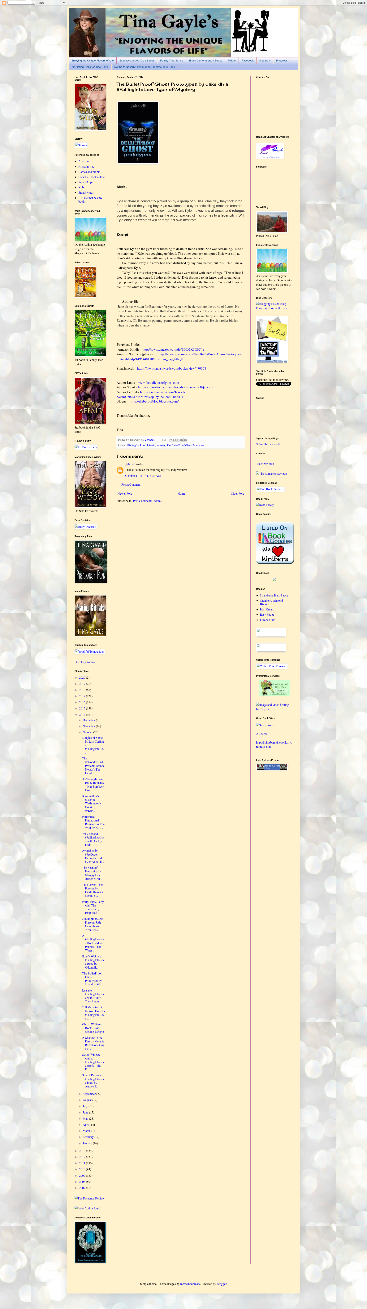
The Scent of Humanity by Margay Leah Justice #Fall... (92, 873)
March (87, 1131)
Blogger (221, 1284)
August (87, 1100)
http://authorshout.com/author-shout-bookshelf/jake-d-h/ (176, 387)
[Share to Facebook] (182, 440)
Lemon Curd (267, 620)
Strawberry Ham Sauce (274, 595)
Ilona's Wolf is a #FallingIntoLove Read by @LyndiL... (93, 961)
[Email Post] (163, 439)
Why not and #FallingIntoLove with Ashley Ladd (93, 839)
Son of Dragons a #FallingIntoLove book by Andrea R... (93, 1080)
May (86, 1118)
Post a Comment (131, 484)
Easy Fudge (267, 614)
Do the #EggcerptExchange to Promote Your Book (144, 66)
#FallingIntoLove (136, 445)
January (88, 1143)
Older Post (237, 493)
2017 (82, 696)
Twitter (232, 60)
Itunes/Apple (86, 182)
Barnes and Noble (89, 172)
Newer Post (125, 493)
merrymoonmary (190, 1284)
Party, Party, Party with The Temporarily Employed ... (93, 907)
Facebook (248, 60)
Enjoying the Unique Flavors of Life (92, 60)
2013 (82, 1151)
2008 (82, 1182)
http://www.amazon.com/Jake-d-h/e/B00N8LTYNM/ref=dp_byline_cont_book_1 (151, 394)
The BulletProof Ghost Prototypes (185, 445)
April (86, 1124)
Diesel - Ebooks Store (91, 177)
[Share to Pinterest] (185, 440)
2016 (82, 702)
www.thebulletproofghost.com (158, 382)
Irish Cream (267, 609)
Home (181, 493)
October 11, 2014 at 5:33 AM (143, 476)
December (89, 720)
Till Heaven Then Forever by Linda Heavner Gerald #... (92, 890)
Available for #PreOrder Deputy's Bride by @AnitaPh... (93, 856)
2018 (82, 690)
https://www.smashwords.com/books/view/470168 (171, 368)
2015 (82, 708)
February (88, 1137)
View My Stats (265, 463)
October (88, 732)
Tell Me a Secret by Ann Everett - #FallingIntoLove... (93, 1012)
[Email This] (171, 440)
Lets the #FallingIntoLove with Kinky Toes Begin (93, 995)
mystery (161, 445)
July (86, 1106)
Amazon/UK (86, 166)
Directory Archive (85, 662)
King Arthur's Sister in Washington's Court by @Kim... (91, 803)
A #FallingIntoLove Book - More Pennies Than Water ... (93, 942)
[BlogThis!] (174, 440)
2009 (82, 1175)
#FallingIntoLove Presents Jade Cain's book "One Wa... (92, 924)
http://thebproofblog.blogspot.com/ (155, 401)
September (89, 1094)
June (86, 1112)
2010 (82, 1169)
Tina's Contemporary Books (205, 60)
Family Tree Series (171, 60)
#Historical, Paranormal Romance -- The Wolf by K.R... (93, 822)
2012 (82, 1157)
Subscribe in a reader (268, 444)
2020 (82, 677)
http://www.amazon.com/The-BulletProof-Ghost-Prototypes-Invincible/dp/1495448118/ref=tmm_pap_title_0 (179, 356)
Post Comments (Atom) (147, 501)
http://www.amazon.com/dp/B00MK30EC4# (173, 349)
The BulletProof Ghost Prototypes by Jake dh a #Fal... (93, 978)
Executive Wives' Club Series (136, 60)
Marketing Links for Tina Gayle (90, 66)
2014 (82, 715)
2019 (82, 684)
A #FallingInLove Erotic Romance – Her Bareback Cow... (93, 784)
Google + (264, 60)
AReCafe (261, 734)
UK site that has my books (90, 199)
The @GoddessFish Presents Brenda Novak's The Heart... (93, 765)
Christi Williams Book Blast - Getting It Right (93, 1027)
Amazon (83, 161)
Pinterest (281, 60)
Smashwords (86, 192)
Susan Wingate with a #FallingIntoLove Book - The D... (93, 1061)
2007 (82, 1188)
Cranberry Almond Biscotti (271, 602)
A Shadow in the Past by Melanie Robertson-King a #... (93, 1043)
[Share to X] (178, 440)
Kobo (81, 187)
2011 (82, 1163)
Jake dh (151, 445)
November (89, 726)
